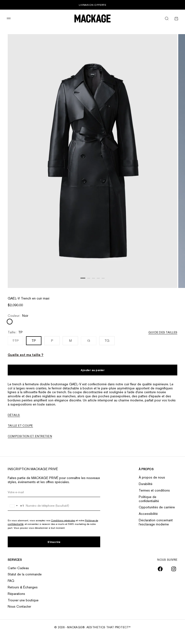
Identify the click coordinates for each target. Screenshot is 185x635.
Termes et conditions (154, 490)
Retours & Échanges (23, 587)
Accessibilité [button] (148, 513)
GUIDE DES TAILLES (162, 332)
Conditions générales (63, 520)
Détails (14, 415)
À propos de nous (152, 477)
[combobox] (16, 505)
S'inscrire (53, 542)
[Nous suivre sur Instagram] (174, 569)
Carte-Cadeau (18, 568)
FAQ (11, 581)
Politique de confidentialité (149, 499)
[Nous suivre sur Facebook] (160, 569)
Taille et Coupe (20, 426)
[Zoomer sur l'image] (168, 275)
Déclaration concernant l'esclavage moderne (156, 522)
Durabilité (145, 484)
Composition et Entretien (30, 436)
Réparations (16, 593)
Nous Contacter (19, 606)
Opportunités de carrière (157, 507)
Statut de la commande (25, 574)
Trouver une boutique (23, 600)
